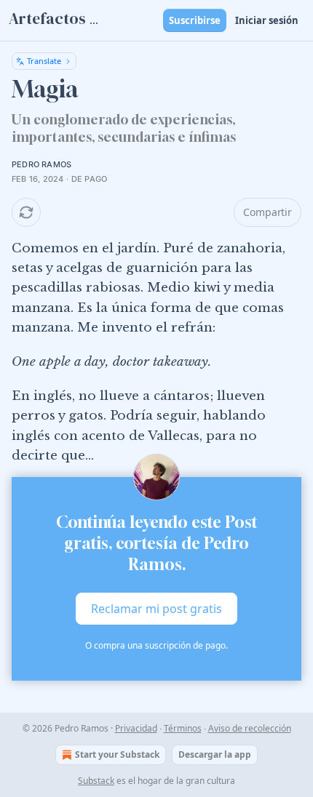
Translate (44, 60)
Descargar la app (214, 754)
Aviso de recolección (249, 728)
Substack (96, 780)
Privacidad (136, 728)
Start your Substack (117, 754)
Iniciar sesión (266, 20)
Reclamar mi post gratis (156, 609)
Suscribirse (195, 20)
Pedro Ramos (41, 164)
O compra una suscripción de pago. (156, 645)
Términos (183, 728)
